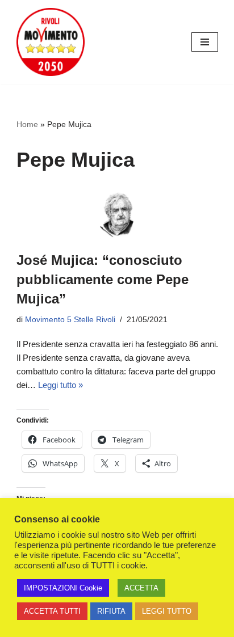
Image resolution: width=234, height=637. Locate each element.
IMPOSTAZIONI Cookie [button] (63, 588)
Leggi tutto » (60, 385)
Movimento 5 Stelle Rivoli (70, 319)
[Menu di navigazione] (204, 42)
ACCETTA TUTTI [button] (52, 611)
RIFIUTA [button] (111, 611)
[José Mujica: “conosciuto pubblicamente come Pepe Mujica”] (117, 214)
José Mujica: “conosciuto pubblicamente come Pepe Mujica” (102, 279)
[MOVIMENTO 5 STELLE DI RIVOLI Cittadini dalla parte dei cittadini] (50, 42)
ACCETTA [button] (141, 588)
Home (27, 124)
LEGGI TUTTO (166, 611)
